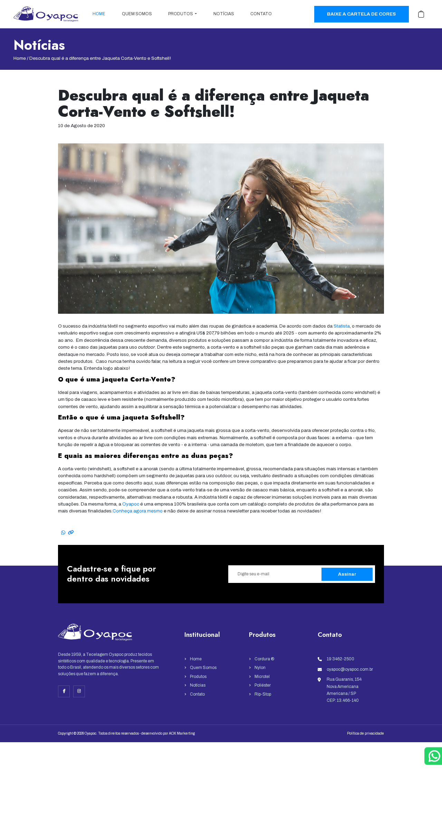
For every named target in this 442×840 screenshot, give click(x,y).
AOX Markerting (182, 733)
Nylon (260, 668)
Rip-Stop (262, 694)
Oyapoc (130, 504)
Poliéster (262, 685)
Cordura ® (264, 659)
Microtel (262, 676)
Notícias (223, 14)
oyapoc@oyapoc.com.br (350, 669)
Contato (261, 14)
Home (99, 14)
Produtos (198, 676)
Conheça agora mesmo (138, 510)
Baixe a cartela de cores (361, 14)
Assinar (347, 574)
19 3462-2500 (340, 659)
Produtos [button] (181, 14)
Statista (342, 326)
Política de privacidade (365, 733)
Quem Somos (137, 14)
